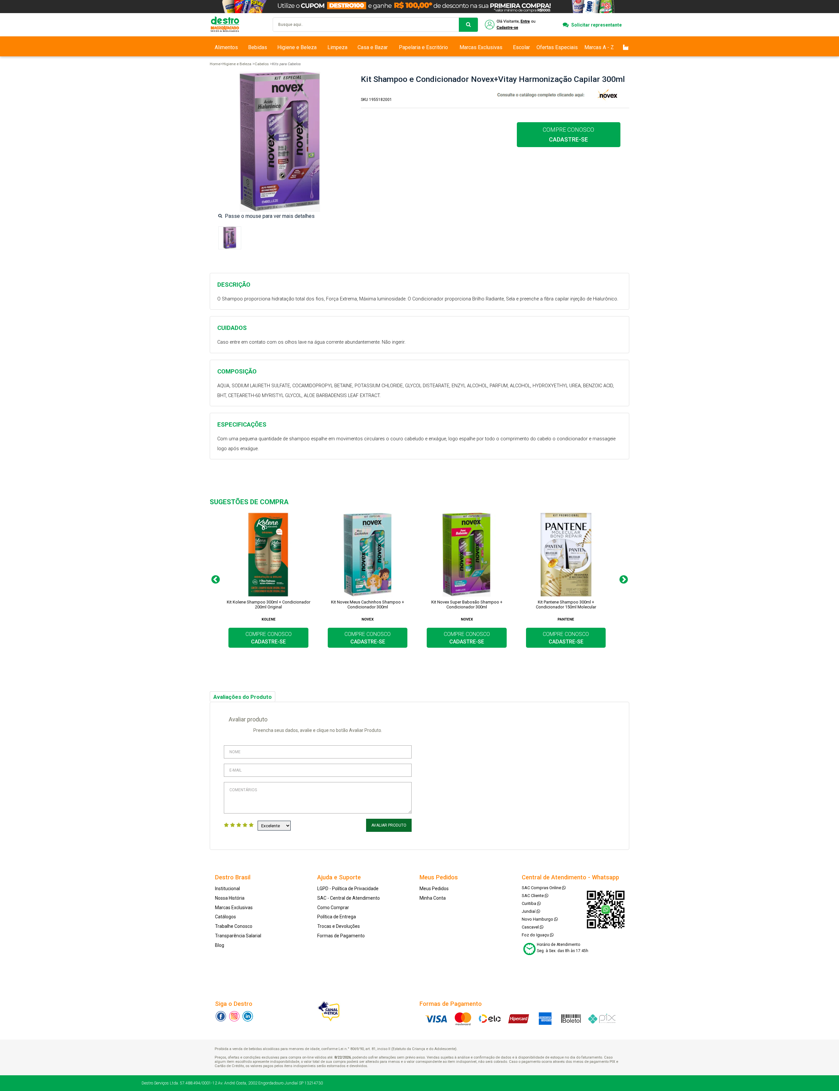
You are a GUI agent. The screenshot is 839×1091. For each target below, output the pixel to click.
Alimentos (226, 47)
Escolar (521, 47)
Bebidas (257, 47)
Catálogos (225, 916)
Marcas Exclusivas (480, 47)
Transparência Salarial (238, 935)
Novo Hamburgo (538, 919)
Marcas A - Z (599, 47)
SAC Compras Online (542, 887)
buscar (468, 25)
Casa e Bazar (373, 47)
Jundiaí (529, 911)
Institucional (227, 888)
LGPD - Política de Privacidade (348, 888)
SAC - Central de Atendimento (348, 898)
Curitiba (529, 903)
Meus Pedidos (434, 888)
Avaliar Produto (388, 825)
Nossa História (229, 898)
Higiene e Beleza (297, 47)
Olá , (511, 25)
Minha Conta (433, 898)
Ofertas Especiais (557, 47)
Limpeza (337, 47)
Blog (219, 945)
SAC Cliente (533, 895)
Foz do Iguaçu (536, 934)
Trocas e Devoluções (338, 926)
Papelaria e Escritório (423, 47)
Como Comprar (333, 907)
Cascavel (531, 927)
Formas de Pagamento (341, 935)
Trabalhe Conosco (233, 926)
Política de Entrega (336, 916)
